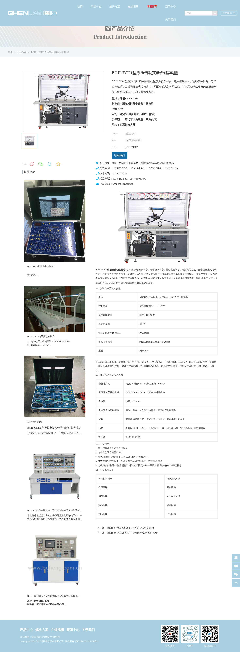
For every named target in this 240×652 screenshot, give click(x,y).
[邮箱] (236, 566)
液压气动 (21, 52)
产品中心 (96, 6)
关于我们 (170, 19)
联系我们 (119, 155)
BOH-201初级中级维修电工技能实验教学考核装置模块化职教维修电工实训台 (66, 510)
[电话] (236, 557)
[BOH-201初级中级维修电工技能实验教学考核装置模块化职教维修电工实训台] (54, 505)
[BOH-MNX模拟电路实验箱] (54, 261)
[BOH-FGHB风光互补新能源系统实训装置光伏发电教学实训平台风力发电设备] (54, 590)
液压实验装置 (133, 140)
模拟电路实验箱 (35, 422)
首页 (80, 6)
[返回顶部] (236, 582)
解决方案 (114, 6)
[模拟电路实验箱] (54, 416)
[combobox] (229, 13)
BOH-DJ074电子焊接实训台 (41, 336)
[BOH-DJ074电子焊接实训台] (54, 331)
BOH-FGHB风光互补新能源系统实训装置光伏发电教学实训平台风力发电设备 (66, 596)
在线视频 (133, 6)
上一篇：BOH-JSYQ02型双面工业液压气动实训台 (125, 527)
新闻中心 (170, 6)
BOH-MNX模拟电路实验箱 (40, 266)
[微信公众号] (236, 574)
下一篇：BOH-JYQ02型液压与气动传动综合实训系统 (127, 532)
